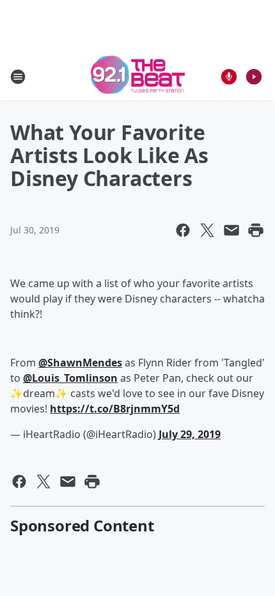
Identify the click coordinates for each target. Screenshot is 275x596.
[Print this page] (256, 230)
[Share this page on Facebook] (183, 230)
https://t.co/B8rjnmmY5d (115, 409)
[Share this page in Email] (231, 230)
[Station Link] (138, 76)
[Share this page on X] (207, 230)
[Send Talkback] (229, 76)
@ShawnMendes (80, 363)
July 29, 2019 (190, 434)
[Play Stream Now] (254, 76)
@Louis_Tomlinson (70, 378)
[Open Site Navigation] (18, 76)
